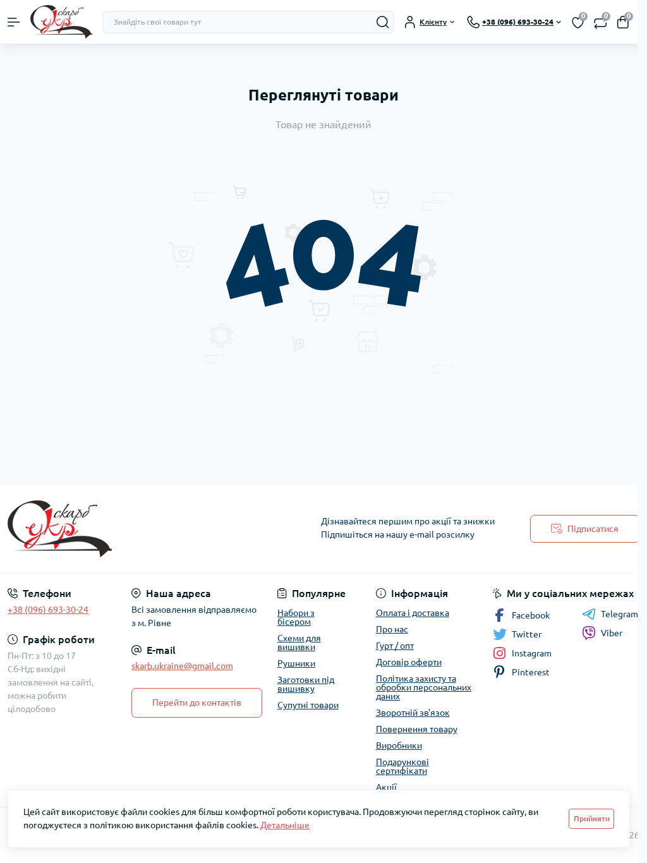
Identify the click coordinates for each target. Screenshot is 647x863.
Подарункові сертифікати (402, 766)
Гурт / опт (395, 646)
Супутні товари (308, 705)
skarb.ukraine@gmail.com (182, 666)
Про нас (392, 629)
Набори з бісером (296, 617)
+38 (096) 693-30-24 (48, 610)
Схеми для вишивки (299, 642)
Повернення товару (416, 729)
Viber (611, 633)
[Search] (383, 22)
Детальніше (285, 825)
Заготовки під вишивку (305, 684)
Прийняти (592, 818)
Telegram (619, 614)
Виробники (399, 745)
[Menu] (14, 22)
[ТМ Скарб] (108, 528)
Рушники (296, 663)
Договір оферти (409, 662)
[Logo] (61, 22)
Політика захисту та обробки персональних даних (423, 687)
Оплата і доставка (412, 613)
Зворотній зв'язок (413, 713)
